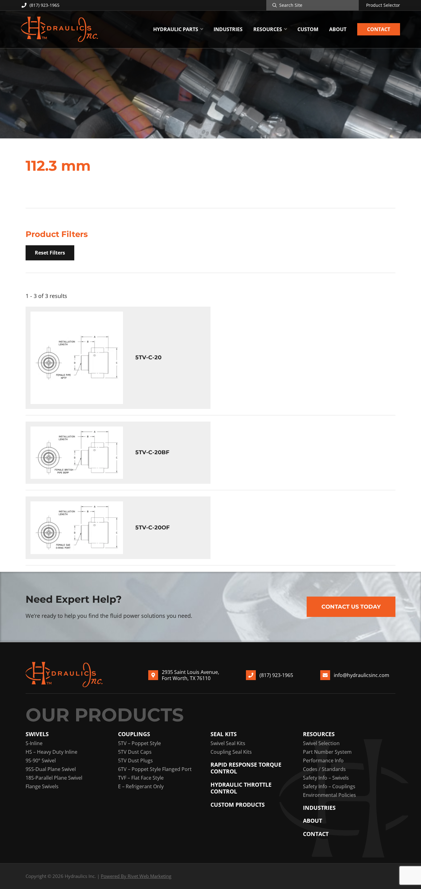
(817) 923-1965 (44, 5)
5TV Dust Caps (135, 752)
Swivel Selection (321, 743)
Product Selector (383, 5)
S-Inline (34, 743)
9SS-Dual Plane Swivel (51, 769)
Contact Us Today (351, 606)
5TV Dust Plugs (135, 760)
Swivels (37, 734)
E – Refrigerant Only (141, 786)
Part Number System (327, 752)
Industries (319, 807)
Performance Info (323, 760)
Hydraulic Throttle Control (241, 788)
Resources (319, 734)
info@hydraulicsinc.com (361, 675)
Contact (316, 834)
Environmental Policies (329, 795)
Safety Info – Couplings (329, 786)
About (312, 820)
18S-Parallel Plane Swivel (54, 778)
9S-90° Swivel (41, 760)
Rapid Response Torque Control (246, 768)
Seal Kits (224, 734)
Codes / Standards (324, 769)
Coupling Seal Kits (231, 752)
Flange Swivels (42, 786)
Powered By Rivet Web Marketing (136, 876)
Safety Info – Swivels (326, 778)
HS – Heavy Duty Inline (51, 752)
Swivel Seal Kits (228, 743)
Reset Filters (50, 252)
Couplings (134, 734)
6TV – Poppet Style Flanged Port (155, 769)
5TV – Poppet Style (139, 743)
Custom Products (238, 804)
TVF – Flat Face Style (141, 778)
